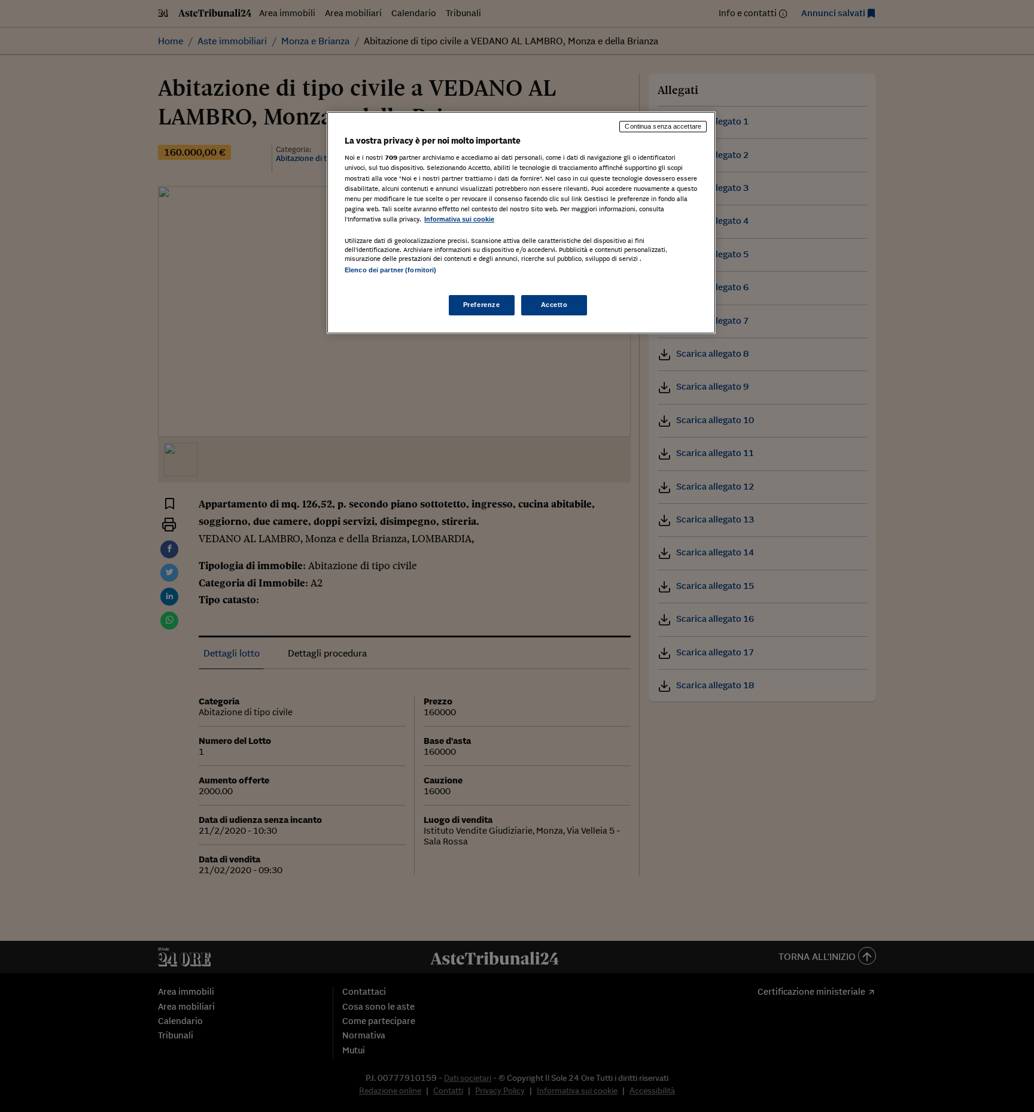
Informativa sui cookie (459, 219)
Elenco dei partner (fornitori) (390, 270)
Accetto (554, 304)
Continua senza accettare (663, 126)
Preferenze (481, 304)
